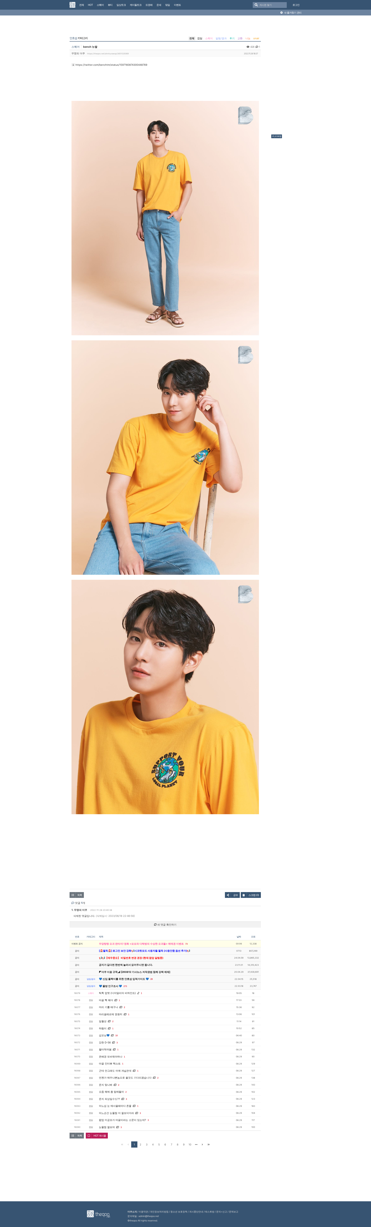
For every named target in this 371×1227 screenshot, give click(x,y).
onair (256, 38)
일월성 (102, 1021)
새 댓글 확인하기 (166, 924)
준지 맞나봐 (105, 1084)
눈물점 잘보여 (107, 1127)
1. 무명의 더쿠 (79, 909)
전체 (191, 38)
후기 (232, 38)
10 (116, 1035)
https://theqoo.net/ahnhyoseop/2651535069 (108, 53)
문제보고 (233, 1211)
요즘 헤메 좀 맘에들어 (111, 1091)
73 (186, 944)
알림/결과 (221, 38)
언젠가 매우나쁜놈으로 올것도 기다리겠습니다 (125, 1077)
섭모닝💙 (104, 1035)
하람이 (102, 1028)
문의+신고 (221, 1211)
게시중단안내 (196, 1211)
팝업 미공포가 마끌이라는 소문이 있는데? (122, 1119)
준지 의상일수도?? (109, 1098)
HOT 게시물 (100, 1135)
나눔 (247, 38)
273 (125, 986)
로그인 (296, 4)
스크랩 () (253, 895)
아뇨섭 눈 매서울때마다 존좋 (115, 1105)
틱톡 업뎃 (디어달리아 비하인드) (117, 993)
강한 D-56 (105, 1042)
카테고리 (79, 38)
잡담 (199, 38)
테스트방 (209, 1211)
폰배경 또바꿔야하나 (110, 1056)
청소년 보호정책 (178, 1211)
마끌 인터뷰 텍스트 (110, 1063)
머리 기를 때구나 (108, 1007)
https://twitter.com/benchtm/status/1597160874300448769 (111, 64)
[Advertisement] (286, 76)
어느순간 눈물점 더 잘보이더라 (116, 1113)
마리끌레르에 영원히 (110, 1014)
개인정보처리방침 (159, 1211)
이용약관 (143, 1211)
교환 (240, 38)
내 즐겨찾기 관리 (292, 12)
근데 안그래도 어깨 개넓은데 (115, 1070)
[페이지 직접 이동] (196, 1144)
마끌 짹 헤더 (106, 1000)
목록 (79, 895)
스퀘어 (209, 38)
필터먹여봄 (105, 1049)
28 (151, 979)
